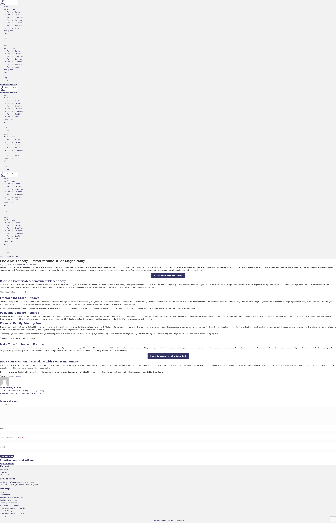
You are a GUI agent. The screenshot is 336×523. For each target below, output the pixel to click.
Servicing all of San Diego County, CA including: (18, 482)
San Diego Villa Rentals (8, 500)
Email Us (3, 472)
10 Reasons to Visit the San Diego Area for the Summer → (22, 393)
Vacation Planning (14, 376)
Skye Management (18, 265)
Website (3, 447)
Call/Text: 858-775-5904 (9, 256)
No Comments (31, 265)
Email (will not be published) (11, 438)
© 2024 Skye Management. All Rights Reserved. (168, 520)
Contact (3, 516)
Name (3, 429)
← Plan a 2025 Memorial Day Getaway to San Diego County (22, 391)
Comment (4, 404)
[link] (6, 7)
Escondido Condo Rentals (9, 505)
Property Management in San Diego (13, 513)
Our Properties (5, 495)
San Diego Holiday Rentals (10, 503)
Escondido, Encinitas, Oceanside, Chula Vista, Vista (19, 485)
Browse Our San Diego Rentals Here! (168, 275)
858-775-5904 (5, 469)
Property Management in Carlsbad (13, 508)
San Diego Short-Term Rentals (11, 497)
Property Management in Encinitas (13, 511)
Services (3, 492)
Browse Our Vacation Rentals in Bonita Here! (168, 356)
